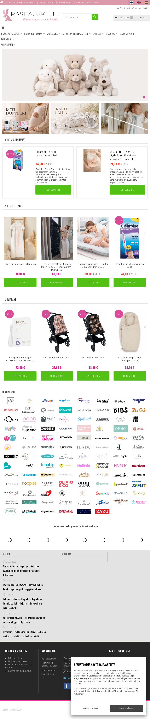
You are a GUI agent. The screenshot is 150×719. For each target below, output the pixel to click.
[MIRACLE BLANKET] (102, 476)
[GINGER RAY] (138, 440)
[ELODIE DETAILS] (99, 431)
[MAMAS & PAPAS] (102, 468)
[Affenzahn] (48, 402)
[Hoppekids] (48, 448)
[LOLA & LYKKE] (139, 457)
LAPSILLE (97, 33)
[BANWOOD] (102, 412)
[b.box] (121, 403)
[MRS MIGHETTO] (139, 477)
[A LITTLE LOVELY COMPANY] (29, 402)
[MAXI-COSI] (29, 476)
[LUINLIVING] (29, 466)
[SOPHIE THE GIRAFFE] (66, 503)
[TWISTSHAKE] (139, 503)
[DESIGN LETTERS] (135, 421)
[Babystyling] (84, 411)
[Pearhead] (121, 485)
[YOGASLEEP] (84, 512)
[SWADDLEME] (84, 504)
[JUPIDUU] (138, 449)
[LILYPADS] (82, 458)
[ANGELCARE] (65, 403)
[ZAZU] (102, 513)
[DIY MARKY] (10, 431)
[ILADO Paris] (84, 447)
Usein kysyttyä (49, 670)
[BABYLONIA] (48, 412)
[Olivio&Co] (66, 486)
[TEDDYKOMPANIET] (121, 504)
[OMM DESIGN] (84, 486)
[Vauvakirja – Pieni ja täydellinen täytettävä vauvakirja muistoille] (92, 160)
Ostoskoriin (53, 189)
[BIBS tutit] (121, 411)
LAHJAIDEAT (6, 39)
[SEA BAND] (121, 493)
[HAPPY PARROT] (7, 449)
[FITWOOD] (66, 439)
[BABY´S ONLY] (28, 412)
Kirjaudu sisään (141, 8)
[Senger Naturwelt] (139, 495)
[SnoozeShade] (29, 503)
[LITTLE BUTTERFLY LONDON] (101, 458)
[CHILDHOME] (102, 420)
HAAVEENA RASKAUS (10, 33)
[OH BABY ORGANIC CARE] (48, 486)
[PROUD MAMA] (29, 495)
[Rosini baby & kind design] (82, 495)
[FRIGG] (84, 439)
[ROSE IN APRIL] (62, 495)
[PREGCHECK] (11, 494)
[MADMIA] (84, 466)
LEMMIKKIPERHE (127, 33)
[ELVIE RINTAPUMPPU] (121, 431)
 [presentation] (145, 233)
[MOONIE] (121, 475)
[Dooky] (48, 429)
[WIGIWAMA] (48, 512)
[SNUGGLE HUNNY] (48, 503)
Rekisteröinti (125, 8)
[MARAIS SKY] (11, 476)
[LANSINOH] (48, 458)
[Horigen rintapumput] (66, 449)
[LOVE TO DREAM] (7, 468)
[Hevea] (29, 447)
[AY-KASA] (102, 402)
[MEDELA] (48, 475)
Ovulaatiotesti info (48, 676)
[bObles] (11, 421)
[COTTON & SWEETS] (121, 421)
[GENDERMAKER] (121, 439)
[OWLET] (102, 485)
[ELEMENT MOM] (84, 431)
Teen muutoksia (90, 708)
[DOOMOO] (66, 430)
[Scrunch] (102, 494)
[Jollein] (119, 449)
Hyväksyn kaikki (126, 708)
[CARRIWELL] (84, 420)
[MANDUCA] (139, 466)
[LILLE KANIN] (66, 458)
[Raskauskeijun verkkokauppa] (4, 28)
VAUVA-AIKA (52, 33)
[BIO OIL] (139, 411)
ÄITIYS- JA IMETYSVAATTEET (75, 33)
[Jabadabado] (102, 447)
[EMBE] (139, 430)
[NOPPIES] (29, 484)
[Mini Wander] (84, 477)
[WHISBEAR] (29, 512)
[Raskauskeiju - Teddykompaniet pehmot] (75, 74)
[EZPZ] (10, 440)
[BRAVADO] (48, 421)
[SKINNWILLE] (11, 504)
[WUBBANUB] (66, 512)
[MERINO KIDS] (66, 475)
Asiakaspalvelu (49, 658)
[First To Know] (48, 440)
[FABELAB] (29, 438)
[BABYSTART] (65, 412)
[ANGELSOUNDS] (84, 402)
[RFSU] (46, 495)
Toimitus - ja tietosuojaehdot (49, 664)
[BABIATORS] (139, 402)
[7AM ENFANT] (10, 403)
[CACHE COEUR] (64, 421)
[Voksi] (10, 513)
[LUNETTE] (48, 467)
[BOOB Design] (29, 421)
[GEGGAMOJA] (102, 438)
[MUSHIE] (11, 485)
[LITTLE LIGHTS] (121, 457)
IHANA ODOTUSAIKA (33, 33)
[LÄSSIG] (65, 468)
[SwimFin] (102, 504)
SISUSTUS (110, 33)
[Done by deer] (29, 431)
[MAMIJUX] (121, 466)
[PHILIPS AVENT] (139, 486)
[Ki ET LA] (11, 458)
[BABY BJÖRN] (11, 410)
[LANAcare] (25, 458)
